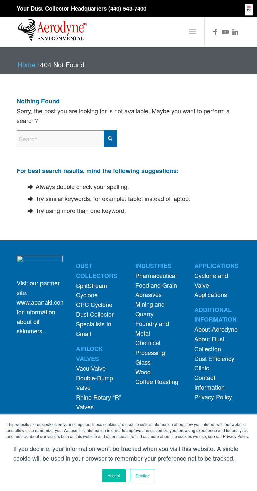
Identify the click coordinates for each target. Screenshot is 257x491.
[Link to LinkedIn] (235, 32)
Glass (143, 362)
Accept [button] (114, 475)
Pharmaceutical (156, 275)
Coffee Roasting (156, 381)
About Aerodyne (216, 329)
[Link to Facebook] (215, 32)
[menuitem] (192, 32)
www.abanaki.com (41, 302)
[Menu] (192, 32)
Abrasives (148, 294)
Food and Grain (156, 285)
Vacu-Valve (91, 368)
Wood (143, 371)
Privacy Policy (213, 396)
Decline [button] (143, 475)
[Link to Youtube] (225, 32)
